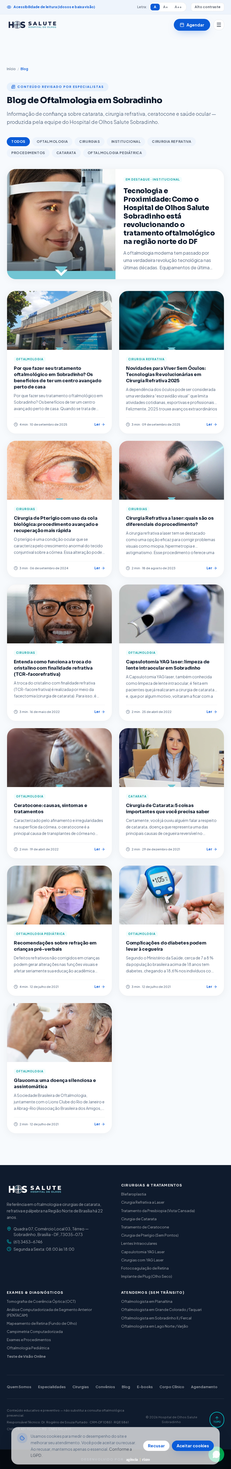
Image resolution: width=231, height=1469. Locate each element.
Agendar (195, 24)
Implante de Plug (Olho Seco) (146, 1276)
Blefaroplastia (133, 1194)
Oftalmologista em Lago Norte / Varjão (154, 1326)
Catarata (66, 153)
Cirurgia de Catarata (139, 1219)
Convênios (105, 1386)
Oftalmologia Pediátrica (115, 153)
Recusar (156, 1445)
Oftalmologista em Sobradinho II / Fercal (156, 1318)
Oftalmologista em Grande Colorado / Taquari (161, 1309)
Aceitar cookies (193, 1445)
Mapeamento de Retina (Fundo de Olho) (42, 1323)
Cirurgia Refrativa (171, 141)
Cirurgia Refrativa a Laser (142, 1202)
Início (11, 69)
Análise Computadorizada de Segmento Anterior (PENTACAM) (49, 1312)
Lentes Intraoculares (139, 1243)
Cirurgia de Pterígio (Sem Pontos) (150, 1235)
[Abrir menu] (219, 24)
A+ (165, 7)
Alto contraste (208, 7)
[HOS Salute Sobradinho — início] (32, 24)
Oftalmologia (52, 141)
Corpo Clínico (171, 1386)
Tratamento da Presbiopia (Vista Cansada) (158, 1210)
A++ (178, 7)
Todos (18, 141)
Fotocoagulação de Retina (145, 1268)
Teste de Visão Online (26, 1356)
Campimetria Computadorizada (35, 1331)
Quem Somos (19, 1386)
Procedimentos (28, 153)
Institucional (126, 141)
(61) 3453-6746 (28, 1241)
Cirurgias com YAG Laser (142, 1260)
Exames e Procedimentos (29, 1339)
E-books (145, 1386)
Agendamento (204, 1386)
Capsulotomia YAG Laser (143, 1252)
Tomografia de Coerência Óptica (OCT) (41, 1301)
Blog (126, 1386)
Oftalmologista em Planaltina (146, 1301)
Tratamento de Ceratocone (145, 1227)
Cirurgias (89, 141)
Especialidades (52, 1386)
